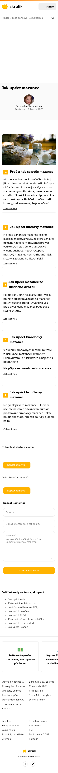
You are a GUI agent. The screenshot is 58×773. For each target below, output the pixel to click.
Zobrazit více (10, 208)
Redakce (6, 721)
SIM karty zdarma (11, 691)
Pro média (35, 725)
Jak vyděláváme (10, 725)
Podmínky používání (13, 734)
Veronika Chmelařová (29, 106)
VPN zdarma (36, 691)
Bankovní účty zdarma (41, 682)
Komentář (10, 535)
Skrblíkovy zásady (39, 721)
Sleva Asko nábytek (40, 695)
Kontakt (33, 739)
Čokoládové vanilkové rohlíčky (26, 619)
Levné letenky (37, 700)
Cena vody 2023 (38, 686)
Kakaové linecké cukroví (22, 603)
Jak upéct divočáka (19, 611)
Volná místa (8, 730)
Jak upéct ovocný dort (21, 623)
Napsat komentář (16, 465)
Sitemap (6, 739)
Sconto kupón (10, 695)
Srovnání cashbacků (13, 682)
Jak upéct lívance (18, 627)
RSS (31, 730)
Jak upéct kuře (16, 599)
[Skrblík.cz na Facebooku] (25, 764)
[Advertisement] (29, 52)
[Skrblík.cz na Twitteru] (32, 764)
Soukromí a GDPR (39, 734)
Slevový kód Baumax (13, 686)
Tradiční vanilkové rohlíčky (23, 607)
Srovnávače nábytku (13, 700)
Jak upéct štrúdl (17, 615)
